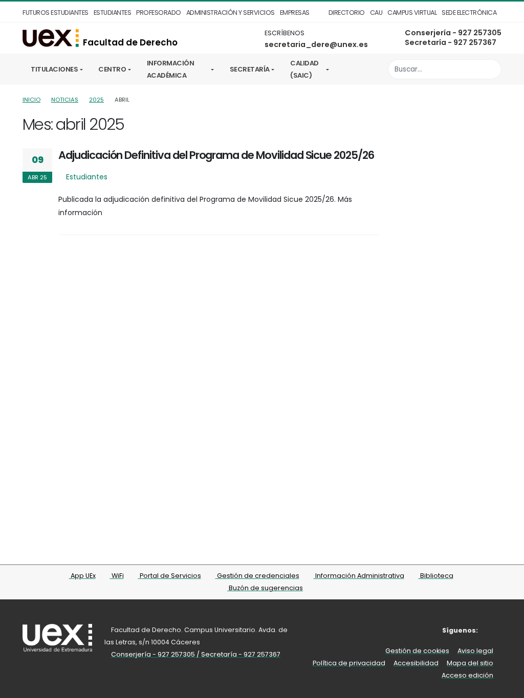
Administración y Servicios (230, 12)
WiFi (117, 575)
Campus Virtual (411, 12)
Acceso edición (467, 675)
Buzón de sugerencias (265, 588)
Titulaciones (54, 69)
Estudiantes (113, 12)
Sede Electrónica (469, 12)
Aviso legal (475, 650)
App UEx (82, 575)
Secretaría (250, 69)
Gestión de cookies (417, 650)
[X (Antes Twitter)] (494, 630)
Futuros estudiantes (56, 12)
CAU (376, 12)
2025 (96, 100)
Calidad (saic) (304, 69)
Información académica (170, 69)
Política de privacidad (349, 663)
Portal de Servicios (169, 575)
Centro (112, 69)
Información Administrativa (359, 575)
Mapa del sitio (470, 663)
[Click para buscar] (491, 69)
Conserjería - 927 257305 (453, 33)
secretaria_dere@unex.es (316, 44)
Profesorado (158, 12)
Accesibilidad (416, 663)
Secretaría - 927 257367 (450, 42)
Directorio (347, 12)
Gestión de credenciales (257, 575)
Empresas (295, 12)
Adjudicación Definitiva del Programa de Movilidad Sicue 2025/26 (216, 155)
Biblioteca (436, 575)
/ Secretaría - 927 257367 (238, 654)
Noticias (64, 100)
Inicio (31, 100)
